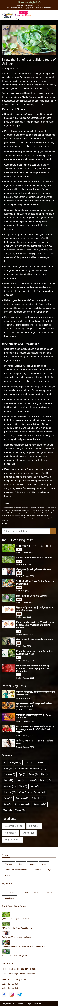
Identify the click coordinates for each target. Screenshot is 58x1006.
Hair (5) (44, 774)
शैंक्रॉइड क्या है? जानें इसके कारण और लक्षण (33, 569)
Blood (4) (29, 762)
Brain (44, 864)
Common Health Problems (16, 870)
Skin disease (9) (22, 804)
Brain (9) (7, 768)
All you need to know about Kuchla (34, 557)
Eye (49, 870)
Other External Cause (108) (32, 792)
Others (49, 892)
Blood (21, 864)
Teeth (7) (7, 810)
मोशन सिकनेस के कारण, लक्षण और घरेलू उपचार (34, 639)
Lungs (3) (32, 780)
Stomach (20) (39, 804)
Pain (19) (7, 798)
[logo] (7, 15)
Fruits (25, 892)
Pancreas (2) (22, 798)
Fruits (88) (34, 826)
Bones (32, 864)
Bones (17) (42, 762)
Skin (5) (7, 804)
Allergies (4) (15, 762)
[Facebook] (4, 994)
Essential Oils (10, 892)
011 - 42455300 (10, 983)
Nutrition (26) (9, 792)
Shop (17, 19)
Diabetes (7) (9, 774)
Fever (7, 875)
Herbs (36, 892)
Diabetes (37, 870)
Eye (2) (22, 774)
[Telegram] (19, 994)
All (4, 762)
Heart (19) (8, 780)
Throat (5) (20, 810)
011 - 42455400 (10, 988)
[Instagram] (11, 994)
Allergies (8, 864)
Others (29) (28, 833)
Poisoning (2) (37, 798)
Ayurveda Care (21, 22)
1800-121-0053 (10, 979)
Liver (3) (20, 780)
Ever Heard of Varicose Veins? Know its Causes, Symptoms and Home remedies (35, 625)
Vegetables (9, 898)
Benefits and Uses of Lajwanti (31, 596)
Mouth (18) (45, 780)
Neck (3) (23, 786)
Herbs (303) (10, 833)
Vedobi (20, 1004)
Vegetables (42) (12, 839)
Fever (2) (33, 774)
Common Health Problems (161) (30, 768)
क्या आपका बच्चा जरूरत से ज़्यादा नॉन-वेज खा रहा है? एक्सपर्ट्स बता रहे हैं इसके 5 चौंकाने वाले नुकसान (35, 729)
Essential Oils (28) (14, 826)
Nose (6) (35, 786)
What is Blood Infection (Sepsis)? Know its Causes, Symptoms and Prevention (33, 668)
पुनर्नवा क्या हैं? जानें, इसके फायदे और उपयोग (33, 546)
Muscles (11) (9, 786)
